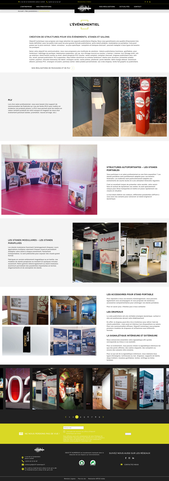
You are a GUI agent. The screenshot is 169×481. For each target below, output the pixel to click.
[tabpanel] (98, 388)
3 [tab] (76, 417)
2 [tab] (73, 417)
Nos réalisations (107, 6)
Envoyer (128, 434)
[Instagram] (147, 2)
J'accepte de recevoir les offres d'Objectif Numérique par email (80, 432)
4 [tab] (80, 417)
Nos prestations (43, 6)
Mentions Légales (70, 478)
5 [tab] (84, 417)
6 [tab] (88, 417)
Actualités (124, 6)
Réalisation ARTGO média (96, 478)
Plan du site (82, 478)
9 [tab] (99, 417)
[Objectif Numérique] (39, 449)
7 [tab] (91, 417)
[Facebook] (145, 2)
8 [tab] (95, 417)
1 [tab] (69, 417)
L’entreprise (26, 6)
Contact (137, 6)
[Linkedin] (150, 2)
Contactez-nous (131, 464)
